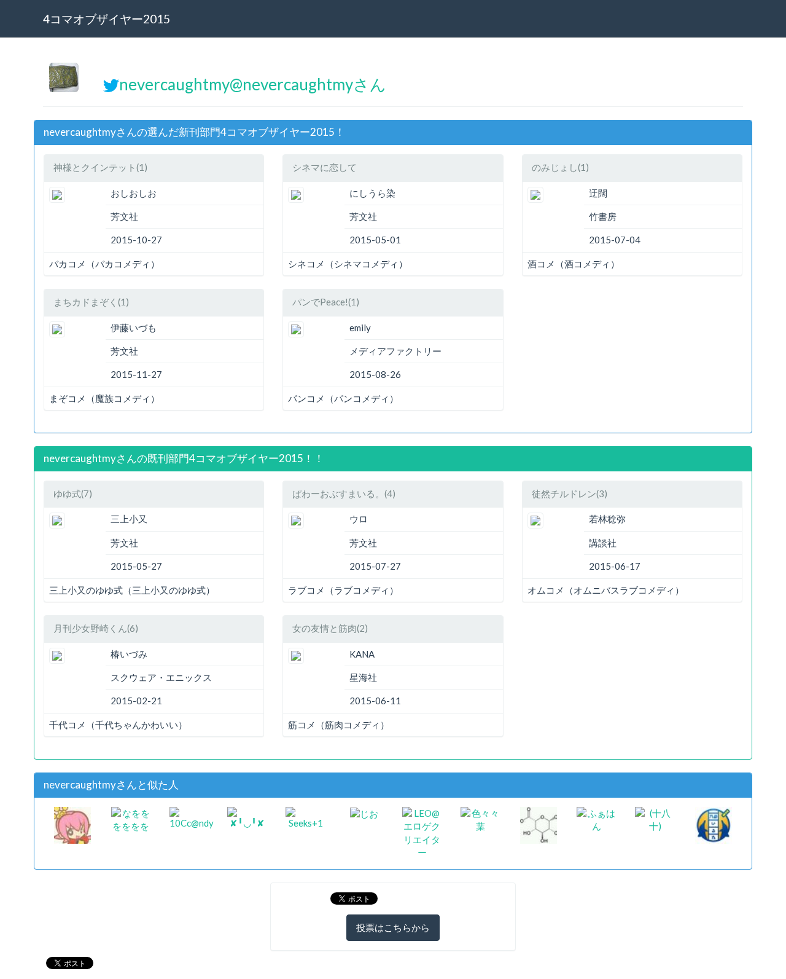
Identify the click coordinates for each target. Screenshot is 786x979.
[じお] (364, 813)
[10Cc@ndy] (191, 816)
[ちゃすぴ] (72, 824)
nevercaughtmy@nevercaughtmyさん (252, 84)
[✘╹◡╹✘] (247, 816)
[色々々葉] (480, 818)
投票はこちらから (393, 927)
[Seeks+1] (305, 816)
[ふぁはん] (597, 818)
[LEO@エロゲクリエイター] (422, 832)
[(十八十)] (655, 818)
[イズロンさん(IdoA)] (538, 824)
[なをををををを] (131, 818)
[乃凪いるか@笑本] (713, 824)
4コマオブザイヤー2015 (106, 19)
